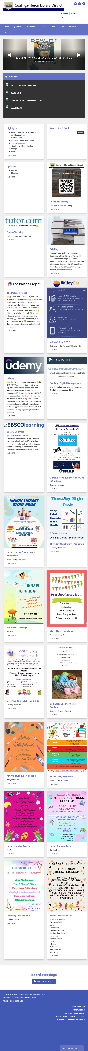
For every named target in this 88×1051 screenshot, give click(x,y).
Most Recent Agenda (45, 981)
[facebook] (83, 4)
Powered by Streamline (67, 1019)
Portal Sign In (79, 1010)
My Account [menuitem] (17, 26)
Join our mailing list (71, 1048)
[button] (9, 54)
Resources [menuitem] (31, 26)
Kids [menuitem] (62, 26)
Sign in (82, 1019)
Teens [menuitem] (43, 26)
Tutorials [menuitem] (7, 32)
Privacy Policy (78, 1007)
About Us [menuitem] (72, 26)
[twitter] (79, 4)
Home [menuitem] (6, 26)
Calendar (75, 13)
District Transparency (75, 1013)
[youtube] (75, 4)
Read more (11, 155)
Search (81, 18)
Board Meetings (44, 975)
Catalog (64, 13)
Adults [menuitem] (52, 26)
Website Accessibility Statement (70, 1016)
